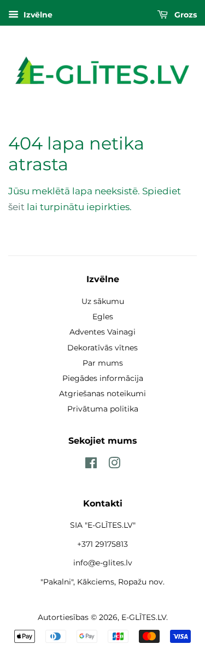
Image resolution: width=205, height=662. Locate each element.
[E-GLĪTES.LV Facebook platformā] (91, 465)
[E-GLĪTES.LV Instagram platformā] (114, 465)
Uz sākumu (102, 301)
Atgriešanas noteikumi (102, 393)
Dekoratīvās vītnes (102, 348)
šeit (16, 206)
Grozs (184, 15)
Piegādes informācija (102, 378)
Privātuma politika (102, 409)
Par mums (103, 363)
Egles (102, 316)
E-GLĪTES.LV (143, 617)
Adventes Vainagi (102, 332)
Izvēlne (36, 15)
